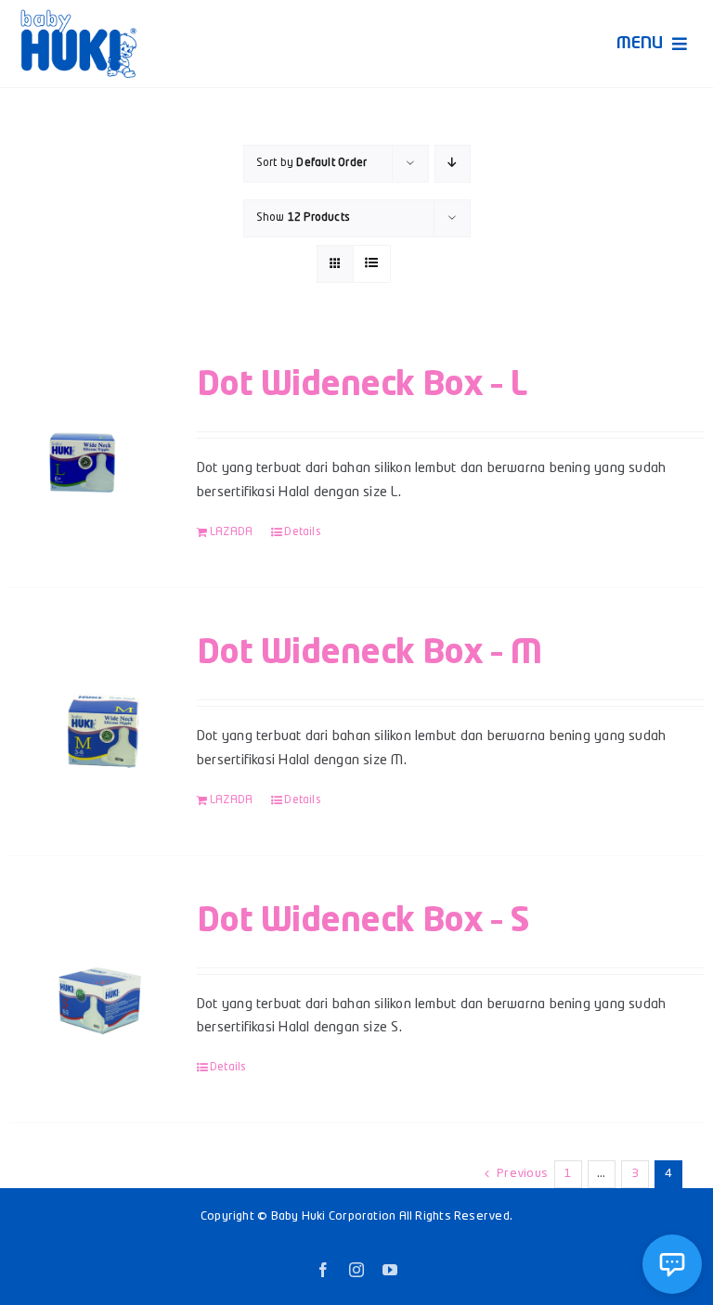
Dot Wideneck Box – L (361, 386)
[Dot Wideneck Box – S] (89, 982)
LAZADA (231, 532)
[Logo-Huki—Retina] (78, 16)
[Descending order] (452, 164)
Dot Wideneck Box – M (369, 654)
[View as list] (372, 264)
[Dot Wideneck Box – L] (89, 446)
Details (302, 532)
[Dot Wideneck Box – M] (89, 714)
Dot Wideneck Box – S (363, 922)
